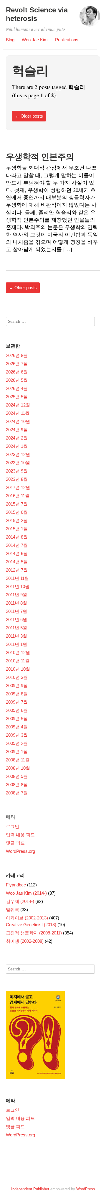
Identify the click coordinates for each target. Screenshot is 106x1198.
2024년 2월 (17, 437)
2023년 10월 (18, 462)
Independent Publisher (30, 1189)
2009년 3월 (17, 735)
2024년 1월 (17, 446)
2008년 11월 (17, 759)
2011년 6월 (16, 619)
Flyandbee (16, 884)
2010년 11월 (17, 660)
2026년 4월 (17, 388)
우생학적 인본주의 (40, 157)
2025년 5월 (17, 396)
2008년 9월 (17, 776)
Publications (66, 39)
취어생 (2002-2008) (25, 941)
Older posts (29, 116)
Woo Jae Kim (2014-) (26, 893)
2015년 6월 (17, 512)
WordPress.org (20, 851)
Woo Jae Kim (35, 39)
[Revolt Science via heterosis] (90, 19)
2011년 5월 (16, 627)
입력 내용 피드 (20, 834)
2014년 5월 (17, 561)
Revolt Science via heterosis (37, 14)
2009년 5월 (17, 718)
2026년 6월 (17, 371)
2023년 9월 (17, 470)
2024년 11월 (17, 413)
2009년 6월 (17, 710)
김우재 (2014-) (20, 901)
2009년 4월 (17, 726)
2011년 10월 (17, 586)
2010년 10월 (18, 669)
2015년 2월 (17, 520)
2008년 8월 (17, 784)
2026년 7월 (17, 363)
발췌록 (12, 909)
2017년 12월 (18, 487)
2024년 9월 (17, 429)
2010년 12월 (18, 652)
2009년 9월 (17, 685)
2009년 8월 (17, 693)
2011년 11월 (17, 578)
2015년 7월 (17, 503)
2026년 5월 (17, 380)
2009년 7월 (17, 702)
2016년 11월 (17, 495)
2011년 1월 (16, 644)
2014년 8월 (17, 536)
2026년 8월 (17, 355)
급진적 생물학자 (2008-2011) (34, 932)
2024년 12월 (18, 404)
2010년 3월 (17, 677)
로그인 (12, 826)
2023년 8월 (17, 479)
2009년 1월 (17, 751)
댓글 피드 (15, 842)
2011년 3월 (16, 636)
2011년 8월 (16, 602)
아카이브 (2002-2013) (27, 917)
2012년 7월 (17, 569)
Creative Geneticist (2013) (31, 924)
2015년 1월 (17, 528)
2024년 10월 (18, 421)
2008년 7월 (17, 792)
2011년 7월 (16, 611)
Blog (10, 39)
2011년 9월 (16, 594)
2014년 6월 (17, 553)
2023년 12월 (18, 454)
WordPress (85, 1189)
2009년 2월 (17, 743)
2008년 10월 (18, 768)
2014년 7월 (17, 545)
